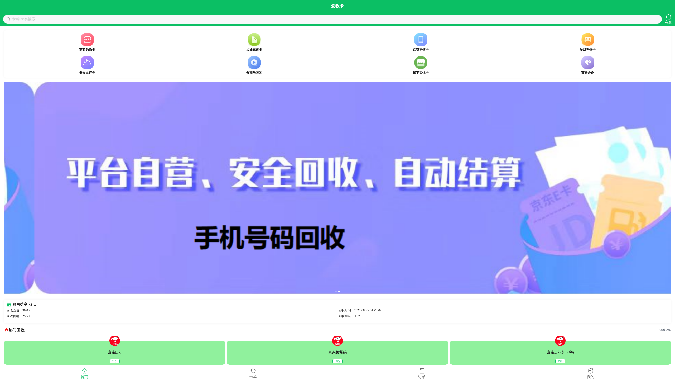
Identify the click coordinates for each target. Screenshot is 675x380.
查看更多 (665, 330)
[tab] (84, 373)
